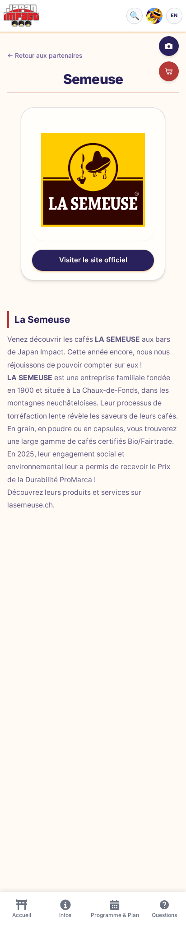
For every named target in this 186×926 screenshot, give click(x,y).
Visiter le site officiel (93, 260)
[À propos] (169, 46)
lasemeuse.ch (30, 505)
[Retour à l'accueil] (21, 16)
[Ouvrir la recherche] (134, 15)
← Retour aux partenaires (45, 55)
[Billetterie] (169, 71)
